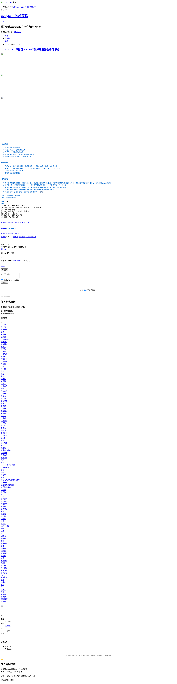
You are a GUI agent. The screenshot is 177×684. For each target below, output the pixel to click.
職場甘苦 (17, 32)
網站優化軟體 (6, 487)
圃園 (2, 592)
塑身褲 (3, 597)
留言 (20, 260)
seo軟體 (3, 490)
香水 (2, 587)
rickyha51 (4, 249)
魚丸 (2, 376)
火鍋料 (3, 381)
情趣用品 (4, 553)
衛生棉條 (4, 568)
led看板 (3, 536)
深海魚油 (4, 443)
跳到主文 (4, 22)
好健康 (3, 430)
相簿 (6, 36)
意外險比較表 (6, 450)
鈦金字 (3, 533)
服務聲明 (108, 655)
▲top (3, 266)
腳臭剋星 (4, 329)
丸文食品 (4, 359)
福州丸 (3, 384)
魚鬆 (2, 371)
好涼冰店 (4, 342)
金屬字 (3, 524)
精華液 (3, 582)
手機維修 (4, 563)
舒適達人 (4, 570)
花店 (2, 496)
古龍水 (3, 590)
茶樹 (2, 585)
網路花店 (4, 499)
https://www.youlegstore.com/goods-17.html (15, 222)
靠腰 (2, 470)
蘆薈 (2, 580)
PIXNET (73, 655)
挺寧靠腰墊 (5, 467)
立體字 (3, 519)
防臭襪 (3, 337)
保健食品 (4, 433)
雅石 (2, 460)
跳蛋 (2, 558)
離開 (11, 680)
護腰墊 (3, 475)
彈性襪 (3, 228)
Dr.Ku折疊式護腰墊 (8, 465)
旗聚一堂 (4, 361)
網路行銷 (4, 573)
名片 (6, 41)
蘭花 (2, 463)
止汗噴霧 (4, 354)
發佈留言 (4, 282)
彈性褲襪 (4, 543)
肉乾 (2, 374)
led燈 (2, 529)
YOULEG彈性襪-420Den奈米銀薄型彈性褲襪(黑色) (32, 49)
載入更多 (4, 270)
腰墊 (2, 472)
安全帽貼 (4, 344)
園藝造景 (4, 455)
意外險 (3, 448)
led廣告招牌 (5, 526)
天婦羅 (3, 379)
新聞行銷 (4, 577)
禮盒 (2, 366)
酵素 (2, 445)
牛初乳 (3, 440)
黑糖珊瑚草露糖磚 (7, 485)
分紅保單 (4, 453)
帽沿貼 (3, 327)
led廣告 (3, 531)
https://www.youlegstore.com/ (10, 233)
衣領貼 (3, 324)
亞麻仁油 (4, 435)
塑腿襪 (28, 237)
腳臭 (2, 332)
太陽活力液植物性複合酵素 (10, 480)
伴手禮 (3, 369)
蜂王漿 (3, 438)
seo (2, 575)
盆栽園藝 (4, 458)
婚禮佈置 (4, 501)
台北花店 (4, 506)
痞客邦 (15, 260)
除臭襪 (3, 334)
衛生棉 (3, 566)
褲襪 (20, 237)
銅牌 (2, 521)
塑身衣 (3, 595)
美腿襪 (33, 237)
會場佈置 (4, 504)
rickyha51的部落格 (14, 16)
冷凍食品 (4, 386)
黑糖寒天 (4, 482)
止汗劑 (3, 352)
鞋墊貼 (3, 356)
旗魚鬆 (3, 364)
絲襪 (24, 237)
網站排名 (4, 492)
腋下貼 (3, 349)
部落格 (7, 38)
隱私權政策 (100, 655)
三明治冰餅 (5, 339)
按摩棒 (3, 556)
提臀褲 (3, 601)
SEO (2, 494)
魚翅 (2, 389)
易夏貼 (3, 347)
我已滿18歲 (5, 680)
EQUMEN (4, 599)
